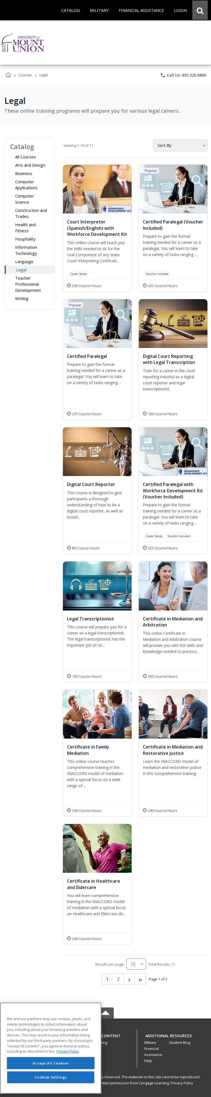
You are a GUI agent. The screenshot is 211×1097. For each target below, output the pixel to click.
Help (148, 1060)
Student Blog (179, 1042)
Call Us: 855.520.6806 (183, 75)
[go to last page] (140, 979)
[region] (50, 1048)
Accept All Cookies (50, 1063)
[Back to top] (105, 1038)
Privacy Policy (182, 1082)
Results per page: (109, 964)
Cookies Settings (51, 1077)
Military (150, 1042)
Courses (25, 75)
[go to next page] (129, 979)
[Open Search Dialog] (200, 10)
